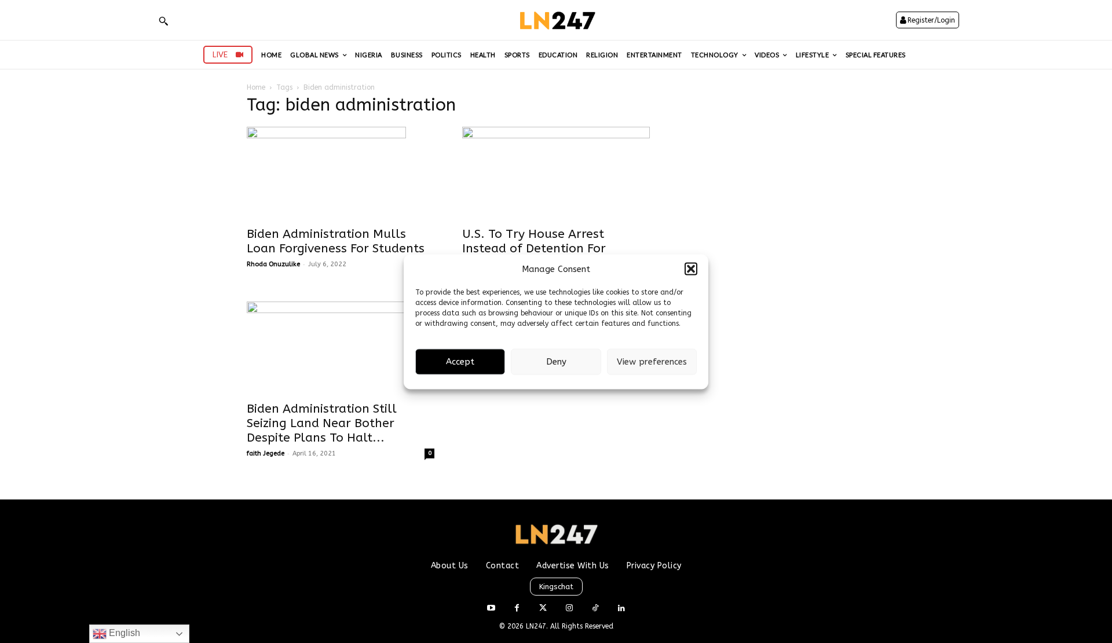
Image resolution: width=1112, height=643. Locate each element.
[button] (691, 269)
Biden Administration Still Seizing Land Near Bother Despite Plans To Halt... (322, 423)
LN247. (538, 626)
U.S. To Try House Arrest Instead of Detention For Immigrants (534, 248)
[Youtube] (491, 608)
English (123, 633)
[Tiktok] (595, 608)
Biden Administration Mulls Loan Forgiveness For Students (336, 241)
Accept (460, 362)
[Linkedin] (621, 608)
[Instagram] (569, 608)
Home (256, 87)
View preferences (652, 362)
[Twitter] (543, 608)
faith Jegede (265, 453)
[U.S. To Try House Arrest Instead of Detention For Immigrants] (556, 173)
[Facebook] (517, 608)
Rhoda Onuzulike (273, 264)
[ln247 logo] (556, 20)
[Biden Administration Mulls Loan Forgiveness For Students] (340, 173)
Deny (556, 362)
